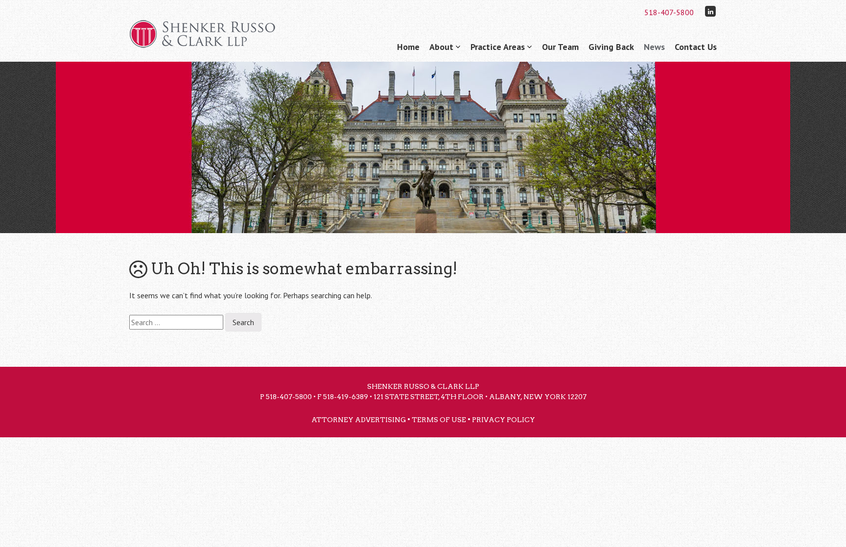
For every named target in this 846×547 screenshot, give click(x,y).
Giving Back (611, 46)
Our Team (560, 46)
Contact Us (696, 46)
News (654, 46)
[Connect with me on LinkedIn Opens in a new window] (710, 11)
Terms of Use (439, 420)
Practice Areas (497, 46)
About (441, 46)
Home (408, 46)
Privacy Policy (503, 420)
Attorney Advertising (358, 420)
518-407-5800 (669, 12)
